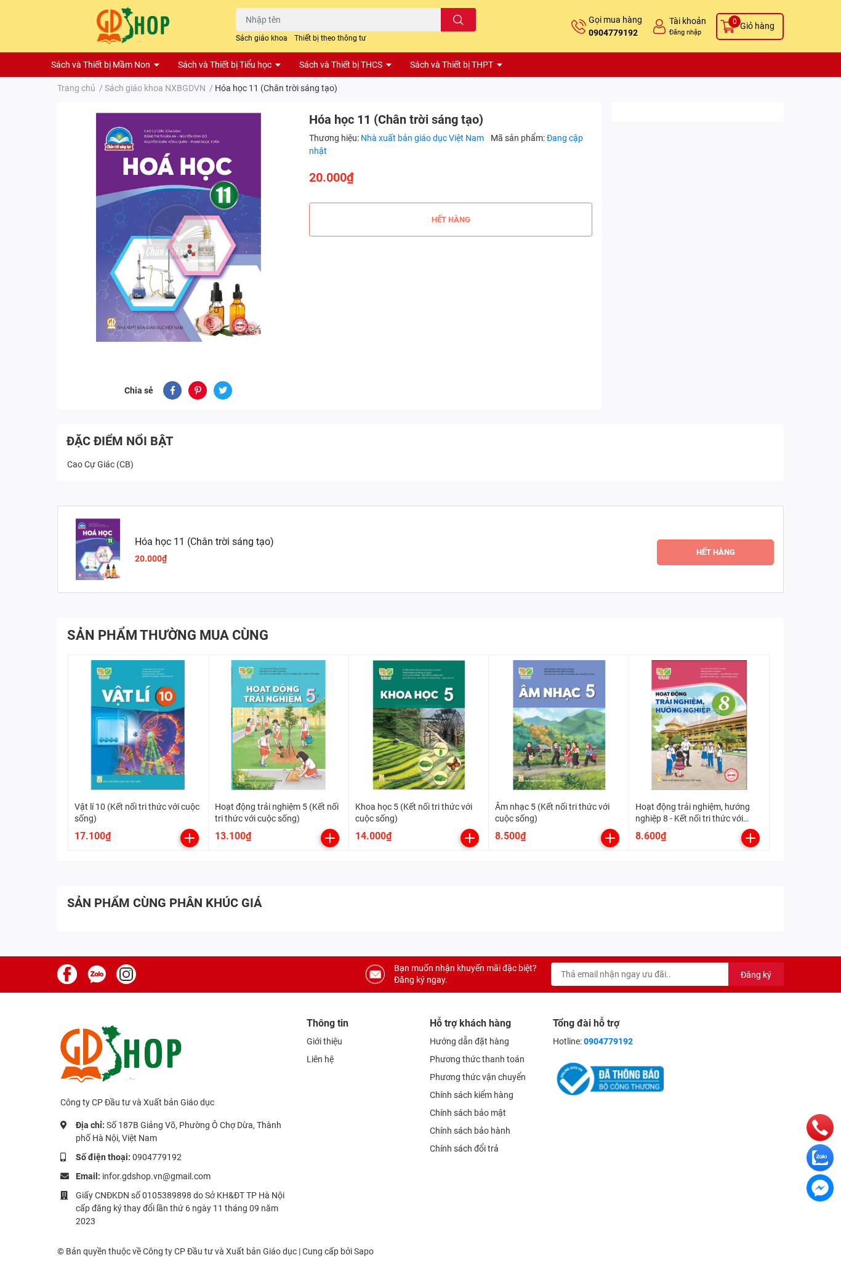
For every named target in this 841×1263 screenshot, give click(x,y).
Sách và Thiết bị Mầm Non (100, 65)
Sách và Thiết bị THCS (340, 65)
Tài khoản (687, 21)
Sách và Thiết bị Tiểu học (225, 65)
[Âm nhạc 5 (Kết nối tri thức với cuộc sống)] (559, 725)
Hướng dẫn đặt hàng (469, 1041)
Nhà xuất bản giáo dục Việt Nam (423, 138)
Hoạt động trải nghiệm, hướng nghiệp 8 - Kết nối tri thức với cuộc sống (692, 819)
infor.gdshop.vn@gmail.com (156, 1176)
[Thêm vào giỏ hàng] (189, 838)
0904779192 (613, 33)
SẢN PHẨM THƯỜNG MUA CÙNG (167, 635)
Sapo (364, 1251)
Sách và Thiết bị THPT (451, 65)
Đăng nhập (685, 32)
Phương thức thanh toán (477, 1059)
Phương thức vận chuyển (478, 1077)
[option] (178, 227)
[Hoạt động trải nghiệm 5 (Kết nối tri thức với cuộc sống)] (279, 725)
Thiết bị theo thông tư (330, 38)
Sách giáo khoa (262, 38)
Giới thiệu (324, 1041)
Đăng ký (756, 975)
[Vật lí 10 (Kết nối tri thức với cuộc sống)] (138, 725)
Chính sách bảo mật (468, 1113)
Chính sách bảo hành (470, 1131)
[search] (458, 19)
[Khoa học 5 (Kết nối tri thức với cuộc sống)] (419, 725)
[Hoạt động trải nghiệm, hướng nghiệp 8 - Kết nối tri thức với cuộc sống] (699, 725)
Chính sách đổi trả (464, 1148)
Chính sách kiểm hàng (471, 1095)
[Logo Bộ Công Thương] (608, 1078)
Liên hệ (320, 1059)
